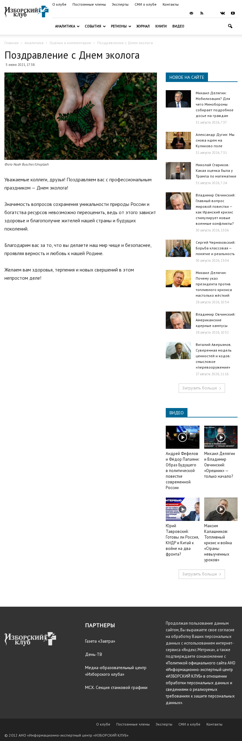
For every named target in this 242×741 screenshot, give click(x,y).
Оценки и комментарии (70, 42)
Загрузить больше (199, 388)
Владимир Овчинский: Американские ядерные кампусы (215, 320)
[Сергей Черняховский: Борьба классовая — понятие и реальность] (178, 248)
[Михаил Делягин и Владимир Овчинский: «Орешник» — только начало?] (221, 437)
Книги (161, 26)
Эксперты (120, 4)
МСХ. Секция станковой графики (116, 687)
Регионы (119, 26)
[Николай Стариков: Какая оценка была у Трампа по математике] (178, 170)
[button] (230, 26)
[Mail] (191, 13)
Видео (178, 26)
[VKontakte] (222, 13)
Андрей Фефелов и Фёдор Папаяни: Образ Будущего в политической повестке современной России (182, 470)
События (93, 26)
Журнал (143, 26)
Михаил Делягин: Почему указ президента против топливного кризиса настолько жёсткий (214, 284)
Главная (11, 42)
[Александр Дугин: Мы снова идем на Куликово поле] (178, 140)
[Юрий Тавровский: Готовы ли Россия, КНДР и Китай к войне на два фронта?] (182, 509)
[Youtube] (233, 13)
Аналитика (65, 26)
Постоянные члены (89, 4)
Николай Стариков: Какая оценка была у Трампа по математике (216, 170)
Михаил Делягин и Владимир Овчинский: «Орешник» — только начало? (219, 465)
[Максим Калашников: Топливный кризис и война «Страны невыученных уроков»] (221, 509)
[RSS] (201, 13)
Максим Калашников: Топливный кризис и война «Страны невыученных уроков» (218, 543)
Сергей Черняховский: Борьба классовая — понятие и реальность (215, 248)
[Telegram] (212, 13)
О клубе (59, 4)
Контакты (171, 4)
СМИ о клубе (146, 4)
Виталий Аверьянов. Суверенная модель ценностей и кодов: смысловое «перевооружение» (214, 356)
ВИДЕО (177, 413)
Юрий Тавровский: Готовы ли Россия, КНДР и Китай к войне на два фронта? (182, 540)
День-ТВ (93, 654)
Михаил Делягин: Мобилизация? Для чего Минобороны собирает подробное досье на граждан (214, 104)
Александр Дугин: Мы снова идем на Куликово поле (215, 140)
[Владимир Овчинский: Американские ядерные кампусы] (178, 320)
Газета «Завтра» (100, 641)
